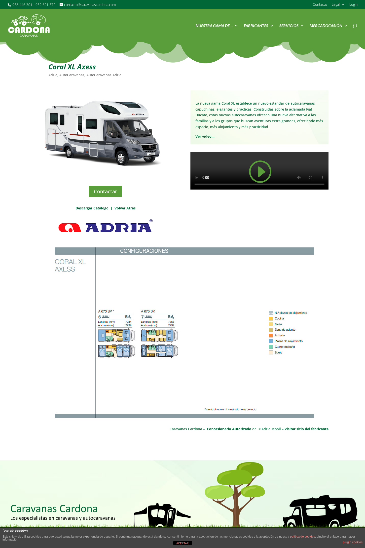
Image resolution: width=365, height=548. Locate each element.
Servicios (288, 26)
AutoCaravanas (71, 75)
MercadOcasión (326, 26)
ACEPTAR (182, 543)
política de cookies (302, 536)
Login (353, 5)
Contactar (105, 191)
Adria (52, 75)
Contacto (320, 5)
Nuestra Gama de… (214, 26)
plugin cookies (353, 542)
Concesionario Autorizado (229, 429)
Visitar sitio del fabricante (306, 429)
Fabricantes (256, 26)
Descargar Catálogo (92, 208)
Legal (336, 5)
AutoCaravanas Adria (103, 75)
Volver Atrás (125, 208)
